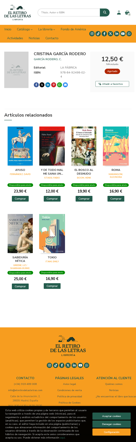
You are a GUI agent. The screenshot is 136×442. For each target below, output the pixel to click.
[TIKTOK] (98, 33)
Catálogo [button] (24, 29)
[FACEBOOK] (104, 33)
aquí (62, 437)
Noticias (114, 390)
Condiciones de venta (69, 390)
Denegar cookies (111, 424)
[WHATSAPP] (129, 33)
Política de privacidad (69, 396)
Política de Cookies (70, 402)
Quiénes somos (114, 384)
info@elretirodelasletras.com (25, 390)
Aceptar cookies (111, 416)
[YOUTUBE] (123, 33)
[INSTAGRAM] (92, 33)
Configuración (111, 432)
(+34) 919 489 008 (25, 384)
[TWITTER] (110, 33)
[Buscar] (105, 13)
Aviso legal (69, 384)
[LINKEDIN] (116, 33)
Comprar (20, 199)
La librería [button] (45, 29)
